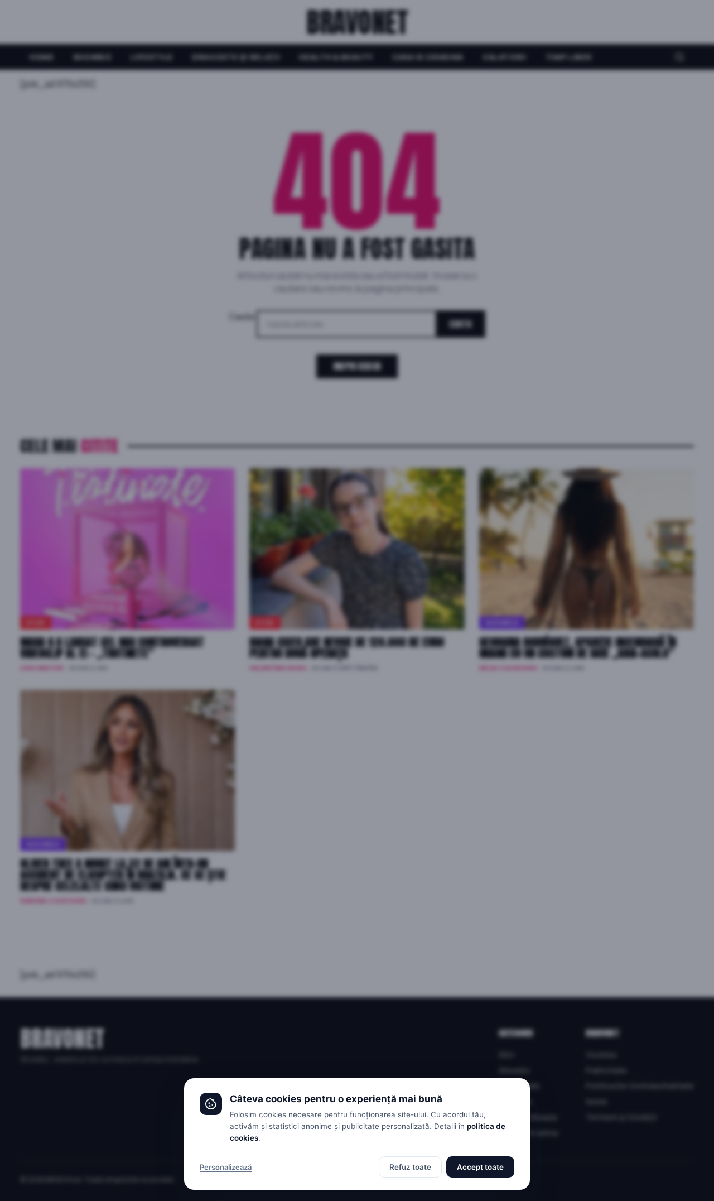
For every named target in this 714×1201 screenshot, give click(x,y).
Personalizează (226, 1166)
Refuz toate (410, 1166)
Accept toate (480, 1166)
